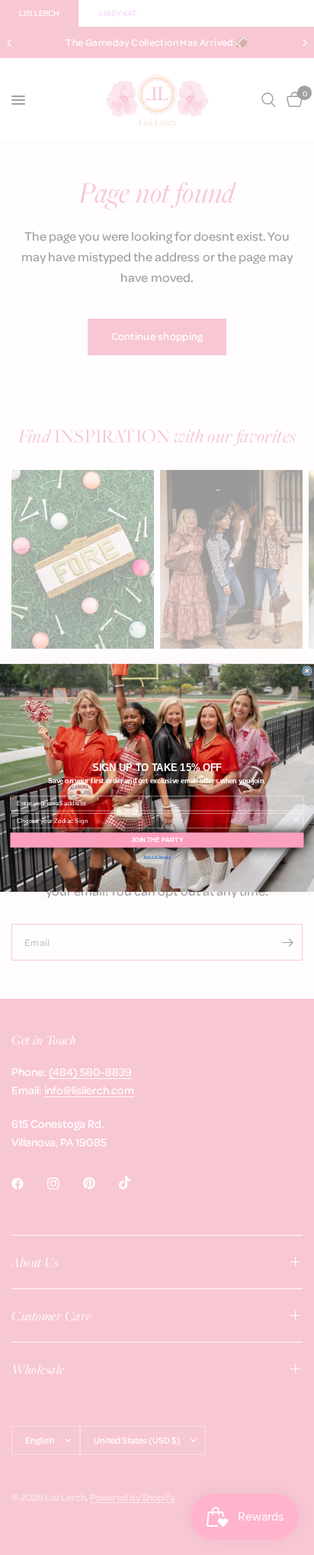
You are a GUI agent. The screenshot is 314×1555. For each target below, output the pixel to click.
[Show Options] (296, 821)
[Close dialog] (307, 670)
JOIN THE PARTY (157, 839)
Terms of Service (157, 856)
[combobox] (155, 821)
